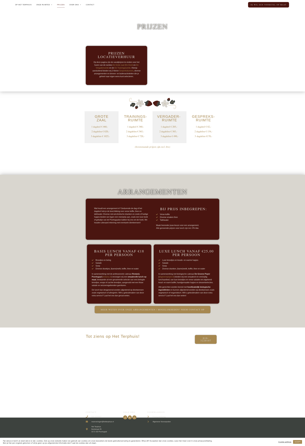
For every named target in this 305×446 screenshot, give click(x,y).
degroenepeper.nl (166, 277)
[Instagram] (134, 417)
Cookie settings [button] (284, 442)
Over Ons (74, 5)
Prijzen (61, 5)
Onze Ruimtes (43, 5)
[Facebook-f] (125, 417)
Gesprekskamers (126, 71)
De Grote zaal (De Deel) (123, 65)
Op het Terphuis (23, 5)
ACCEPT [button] (298, 442)
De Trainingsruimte (122, 68)
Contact (90, 5)
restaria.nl (107, 277)
